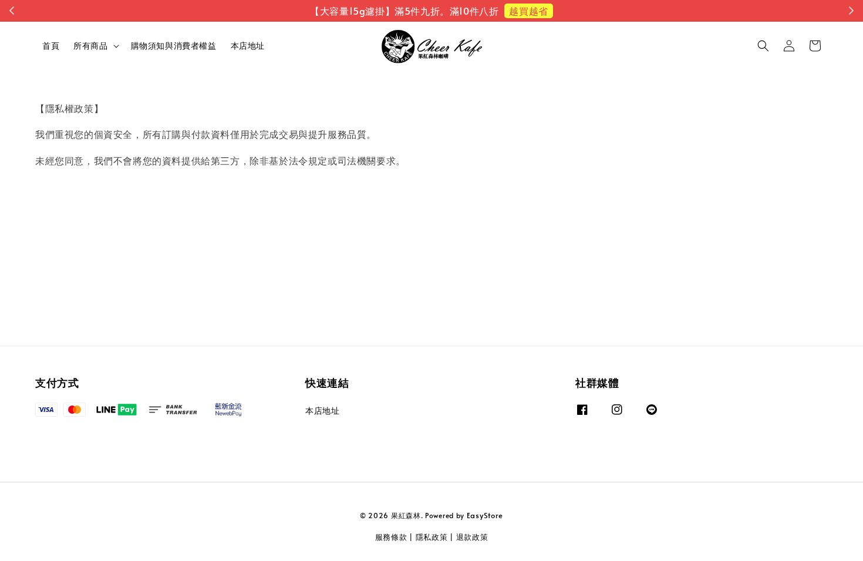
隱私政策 (432, 537)
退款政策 (472, 537)
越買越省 (528, 10)
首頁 (50, 45)
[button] (763, 46)
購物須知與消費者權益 (174, 45)
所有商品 (90, 45)
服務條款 (391, 537)
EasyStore (485, 515)
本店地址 (248, 45)
